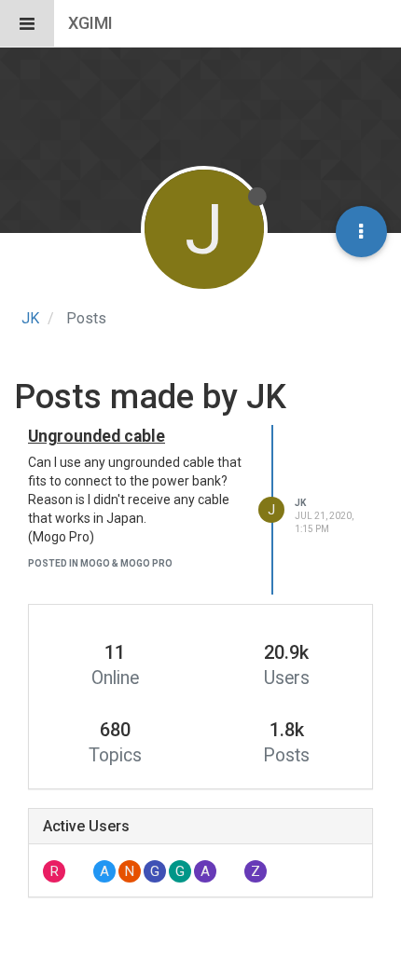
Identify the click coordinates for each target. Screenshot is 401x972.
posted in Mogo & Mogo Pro (100, 563)
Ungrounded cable (96, 436)
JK (300, 503)
